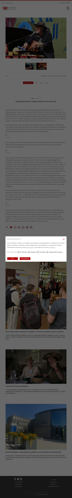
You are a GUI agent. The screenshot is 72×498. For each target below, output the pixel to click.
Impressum (51, 247)
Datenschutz (30, 247)
